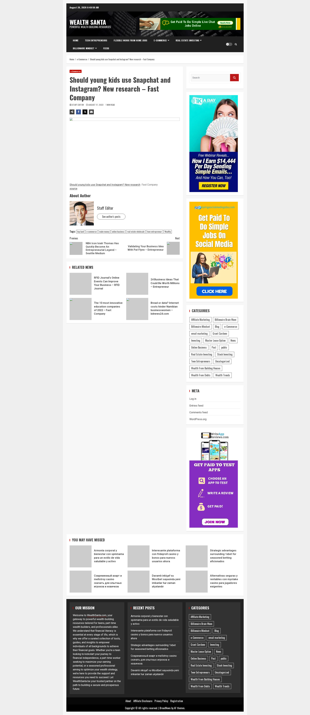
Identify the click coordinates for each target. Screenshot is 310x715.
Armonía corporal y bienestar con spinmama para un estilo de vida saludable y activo (81, 556)
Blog (217, 327)
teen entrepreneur (154, 231)
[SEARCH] (234, 77)
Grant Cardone (220, 333)
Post (214, 347)
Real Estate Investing (187, 40)
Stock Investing (224, 354)
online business (118, 231)
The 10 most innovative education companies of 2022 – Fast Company (81, 309)
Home (75, 40)
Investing (195, 340)
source (73, 188)
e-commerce (92, 231)
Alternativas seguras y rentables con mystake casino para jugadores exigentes (197, 582)
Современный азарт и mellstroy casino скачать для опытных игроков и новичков (81, 582)
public (224, 347)
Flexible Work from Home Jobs (130, 40)
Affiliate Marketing (200, 320)
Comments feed (198, 412)
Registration (176, 701)
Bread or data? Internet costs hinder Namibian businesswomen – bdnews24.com (137, 309)
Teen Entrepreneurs (96, 40)
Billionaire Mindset (83, 48)
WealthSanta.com (96, 615)
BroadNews (165, 708)
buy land (80, 231)
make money (104, 231)
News (233, 340)
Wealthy (168, 231)
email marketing (199, 333)
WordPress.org (198, 419)
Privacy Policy (161, 701)
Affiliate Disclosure (142, 701)
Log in (192, 398)
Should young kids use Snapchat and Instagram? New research (105, 184)
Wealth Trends (222, 375)
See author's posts (111, 217)
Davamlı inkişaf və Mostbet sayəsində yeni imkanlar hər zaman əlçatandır (139, 582)
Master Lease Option (215, 340)
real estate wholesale (136, 231)
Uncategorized (222, 361)
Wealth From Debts (200, 375)
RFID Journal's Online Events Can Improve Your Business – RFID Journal (81, 284)
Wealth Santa (88, 21)
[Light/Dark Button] (229, 44)
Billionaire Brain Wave (225, 320)
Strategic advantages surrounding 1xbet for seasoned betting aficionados (197, 556)
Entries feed (196, 405)
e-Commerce (160, 40)
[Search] (236, 44)
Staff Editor (78, 104)
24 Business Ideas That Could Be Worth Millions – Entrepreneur (137, 284)
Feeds (106, 48)
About (128, 701)
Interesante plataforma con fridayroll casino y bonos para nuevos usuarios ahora (139, 556)
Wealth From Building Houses (205, 368)
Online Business (199, 347)
